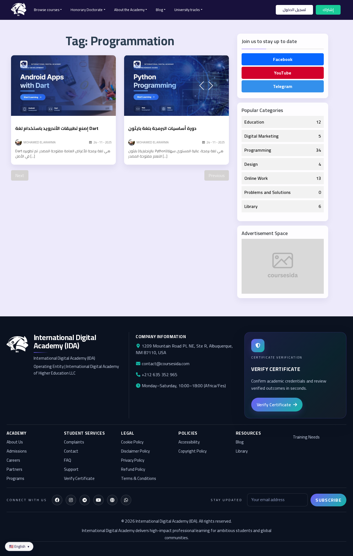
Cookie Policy (132, 442)
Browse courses (46, 9)
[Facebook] (57, 500)
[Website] (112, 500)
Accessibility (189, 442)
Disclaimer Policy (135, 451)
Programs (15, 478)
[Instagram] (71, 500)
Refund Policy (133, 469)
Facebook (282, 59)
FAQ (67, 460)
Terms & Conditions (138, 478)
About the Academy (129, 9)
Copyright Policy (192, 451)
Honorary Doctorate (87, 9)
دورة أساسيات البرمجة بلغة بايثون (162, 128)
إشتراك (328, 9)
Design (251, 164)
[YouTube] (98, 500)
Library (251, 206)
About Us (15, 442)
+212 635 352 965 (159, 374)
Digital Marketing (261, 136)
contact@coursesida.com (165, 363)
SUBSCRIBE (328, 500)
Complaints (74, 442)
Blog (159, 9)
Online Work (256, 178)
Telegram (282, 86)
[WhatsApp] (126, 500)
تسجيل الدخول (294, 9)
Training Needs (306, 437)
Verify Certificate (79, 478)
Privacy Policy (132, 460)
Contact (71, 451)
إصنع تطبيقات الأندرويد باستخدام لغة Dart (56, 128)
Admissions (17, 451)
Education (254, 122)
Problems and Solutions (267, 192)
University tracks (187, 9)
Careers (13, 460)
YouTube (282, 73)
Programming (257, 150)
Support (71, 469)
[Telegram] (84, 500)
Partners (14, 469)
